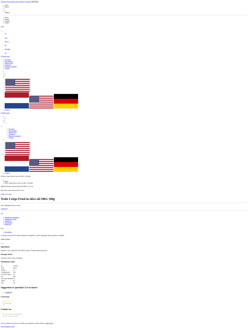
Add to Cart (34, 2)
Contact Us (4, 208)
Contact (7, 110)
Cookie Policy (49, 323)
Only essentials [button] (5, 326)
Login (2, 194)
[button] (1, 243)
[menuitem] (8, 59)
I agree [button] (12, 326)
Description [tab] (8, 232)
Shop (6, 181)
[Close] (1, 126)
